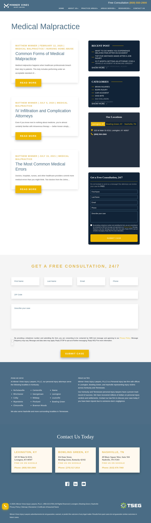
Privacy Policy (15, 507)
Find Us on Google (25, 463)
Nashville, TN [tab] (130, 124)
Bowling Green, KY (73, 452)
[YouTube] (84, 484)
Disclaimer (32, 507)
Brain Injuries (102, 87)
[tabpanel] (114, 146)
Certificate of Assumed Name (48, 507)
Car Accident (102, 93)
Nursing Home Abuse (60, 49)
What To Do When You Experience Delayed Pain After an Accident (112, 52)
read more (28, 82)
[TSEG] (131, 505)
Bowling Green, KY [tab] (114, 124)
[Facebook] (67, 484)
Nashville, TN (113, 452)
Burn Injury (101, 90)
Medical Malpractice (29, 49)
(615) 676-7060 (117, 468)
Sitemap (24, 507)
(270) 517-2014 (73, 468)
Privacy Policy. (128, 227)
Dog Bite (99, 96)
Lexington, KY (25, 452)
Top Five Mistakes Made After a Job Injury (113, 57)
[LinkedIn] (75, 484)
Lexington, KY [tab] (98, 124)
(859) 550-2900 (138, 2)
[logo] (16, 5)
